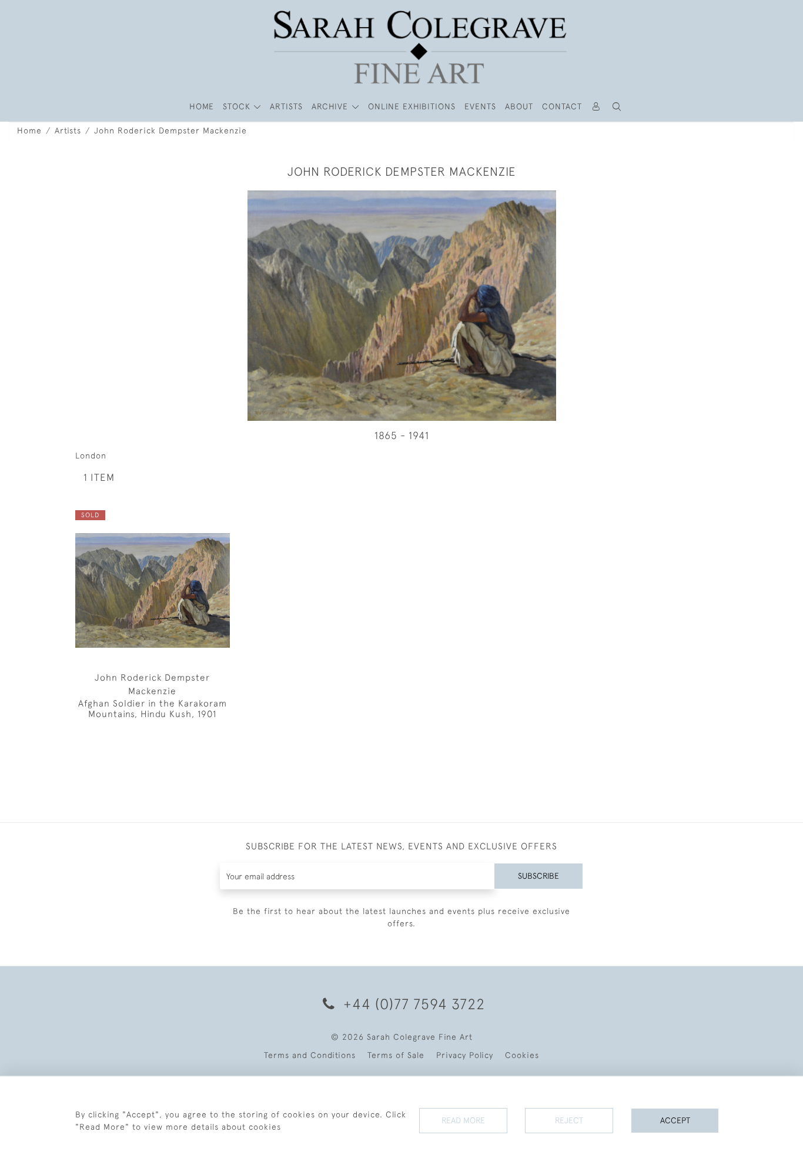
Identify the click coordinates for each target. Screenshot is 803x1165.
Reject (569, 1120)
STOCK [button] (238, 106)
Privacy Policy (464, 1055)
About (519, 106)
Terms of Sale (395, 1055)
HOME (201, 106)
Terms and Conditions (310, 1055)
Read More (463, 1120)
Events (480, 106)
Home (29, 130)
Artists (68, 130)
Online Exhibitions (412, 106)
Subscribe (538, 876)
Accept (675, 1120)
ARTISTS (286, 106)
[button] (617, 107)
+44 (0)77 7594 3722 (412, 1003)
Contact (562, 106)
